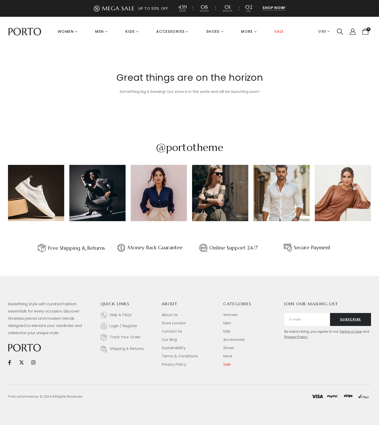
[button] (340, 32)
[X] (21, 362)
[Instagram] (33, 362)
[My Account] (352, 32)
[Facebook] (9, 362)
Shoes (213, 31)
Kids (130, 31)
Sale (279, 31)
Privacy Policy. (296, 336)
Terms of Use (351, 331)
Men (99, 31)
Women (66, 31)
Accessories (170, 31)
